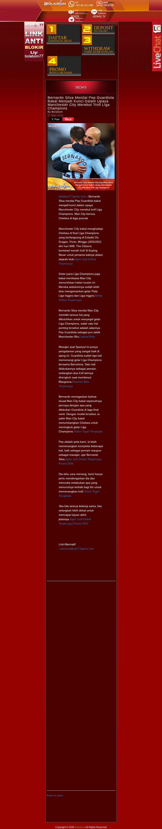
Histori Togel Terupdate (88, 431)
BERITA (75, 16)
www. (76, 548)
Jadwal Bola (87, 336)
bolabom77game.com (72, 196)
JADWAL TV (98, 16)
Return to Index (55, 795)
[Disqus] (81, 633)
